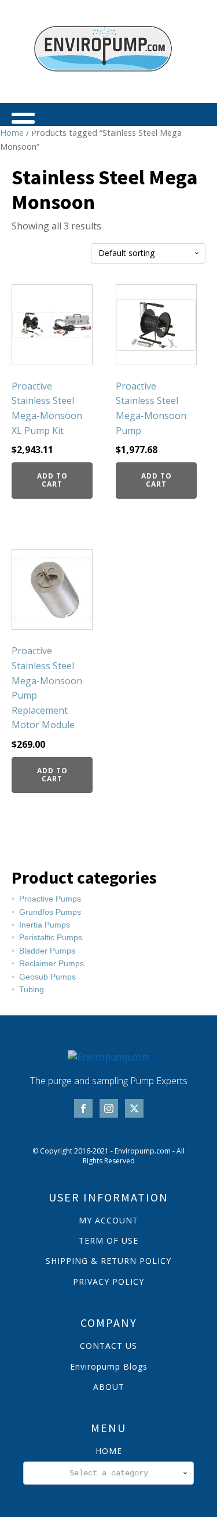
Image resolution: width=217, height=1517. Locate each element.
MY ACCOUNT (108, 1220)
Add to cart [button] (52, 480)
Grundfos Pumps (50, 912)
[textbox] (108, 1473)
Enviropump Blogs (109, 1366)
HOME (108, 1450)
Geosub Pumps (47, 976)
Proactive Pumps (50, 898)
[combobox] (108, 1473)
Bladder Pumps (47, 950)
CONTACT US (108, 1345)
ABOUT (108, 1386)
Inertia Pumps (44, 924)
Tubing (31, 989)
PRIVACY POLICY (108, 1281)
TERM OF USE (108, 1240)
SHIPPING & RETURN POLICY (108, 1260)
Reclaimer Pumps (51, 963)
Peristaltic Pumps (50, 937)
